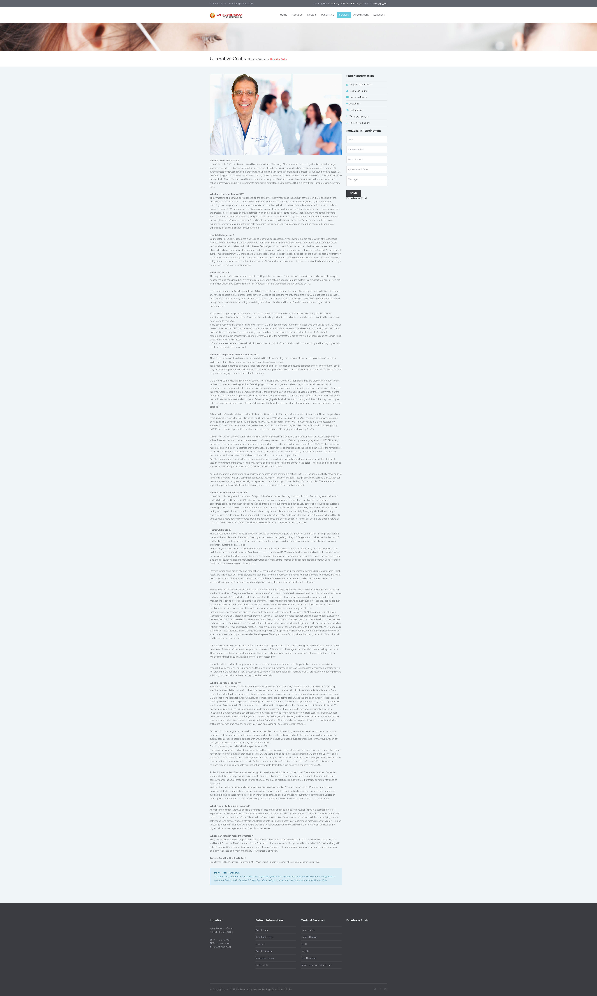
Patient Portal (261, 930)
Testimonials (355, 110)
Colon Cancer (308, 930)
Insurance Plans (357, 97)
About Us (297, 14)
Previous (211, 114)
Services (344, 14)
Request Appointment (360, 84)
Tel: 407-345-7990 (358, 116)
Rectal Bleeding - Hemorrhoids (316, 965)
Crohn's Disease (309, 937)
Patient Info (327, 14)
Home (283, 14)
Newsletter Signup (264, 958)
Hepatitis (305, 951)
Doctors (312, 14)
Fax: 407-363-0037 (359, 123)
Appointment (361, 14)
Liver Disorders (308, 958)
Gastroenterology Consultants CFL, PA (272, 989)
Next (340, 114)
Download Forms (358, 91)
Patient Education (264, 951)
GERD (304, 944)
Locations (379, 14)
